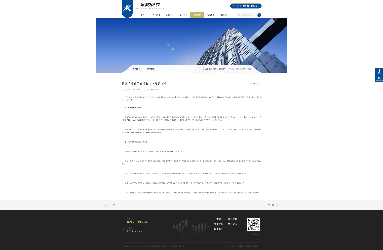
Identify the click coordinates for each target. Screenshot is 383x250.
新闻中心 (183, 15)
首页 (142, 15)
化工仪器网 (239, 246)
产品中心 (169, 15)
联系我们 (224, 15)
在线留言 (210, 15)
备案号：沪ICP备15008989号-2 (173, 246)
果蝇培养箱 (132, 107)
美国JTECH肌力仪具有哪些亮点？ (276, 205)
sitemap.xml (257, 246)
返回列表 (255, 83)
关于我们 (156, 15)
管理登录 (248, 246)
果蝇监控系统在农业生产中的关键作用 (106, 205)
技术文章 (197, 15)
